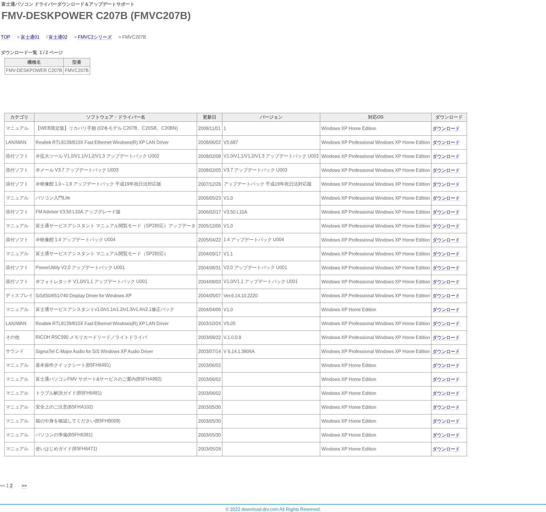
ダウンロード (446, 128)
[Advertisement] (103, 93)
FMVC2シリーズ (95, 37)
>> (24, 485)
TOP (5, 37)
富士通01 (30, 37)
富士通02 (58, 37)
